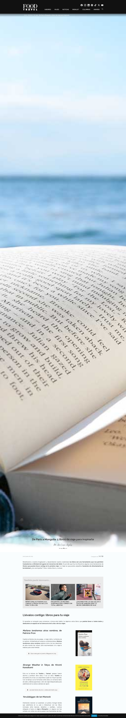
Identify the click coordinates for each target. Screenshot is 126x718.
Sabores (48, 9)
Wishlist (75, 9)
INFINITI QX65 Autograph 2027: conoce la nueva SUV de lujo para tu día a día (36, 603)
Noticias (65, 9)
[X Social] (99, 5)
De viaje (36, 15)
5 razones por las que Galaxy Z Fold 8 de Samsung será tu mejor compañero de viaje (88, 603)
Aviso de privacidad (103, 715)
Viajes (56, 9)
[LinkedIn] (89, 5)
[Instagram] (85, 5)
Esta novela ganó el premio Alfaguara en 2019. (43, 653)
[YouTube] (102, 5)
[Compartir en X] (99, 556)
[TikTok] (95, 5)
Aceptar (94, 715)
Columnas (86, 9)
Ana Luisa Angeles (64, 545)
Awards (97, 9)
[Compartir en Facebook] (101, 556)
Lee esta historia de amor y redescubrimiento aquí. (43, 690)
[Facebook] (82, 5)
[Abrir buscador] (102, 9)
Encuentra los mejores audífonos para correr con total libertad (61, 603)
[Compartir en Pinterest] (102, 556)
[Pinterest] (92, 5)
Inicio (25, 15)
